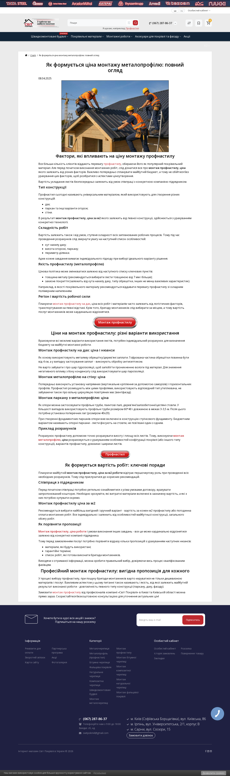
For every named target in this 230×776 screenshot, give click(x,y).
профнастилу (112, 164)
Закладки (159, 658)
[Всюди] (129, 22)
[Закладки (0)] (198, 23)
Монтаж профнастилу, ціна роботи (62, 531)
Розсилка (186, 648)
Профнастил (115, 454)
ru (182, 10)
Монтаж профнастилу (115, 322)
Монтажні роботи (118, 36)
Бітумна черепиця (99, 662)
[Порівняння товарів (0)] (189, 23)
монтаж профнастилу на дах (71, 304)
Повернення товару (192, 653)
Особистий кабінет (165, 648)
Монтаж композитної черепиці (123, 670)
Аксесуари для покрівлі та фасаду (157, 36)
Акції (187, 36)
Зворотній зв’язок (35, 657)
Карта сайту (32, 662)
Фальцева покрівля (100, 667)
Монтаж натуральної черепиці (123, 683)
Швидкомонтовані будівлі (49, 35)
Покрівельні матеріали (86, 36)
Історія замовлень (164, 653)
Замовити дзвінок (141, 735)
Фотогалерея (59, 662)
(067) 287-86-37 (162, 23)
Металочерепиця (99, 648)
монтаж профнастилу (66, 592)
